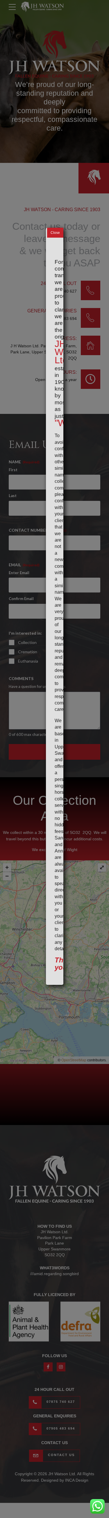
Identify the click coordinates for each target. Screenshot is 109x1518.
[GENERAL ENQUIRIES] (90, 318)
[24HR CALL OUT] (90, 290)
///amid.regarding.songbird (54, 1273)
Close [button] (55, 233)
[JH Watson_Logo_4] (54, 1179)
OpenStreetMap (73, 1060)
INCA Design (76, 1480)
